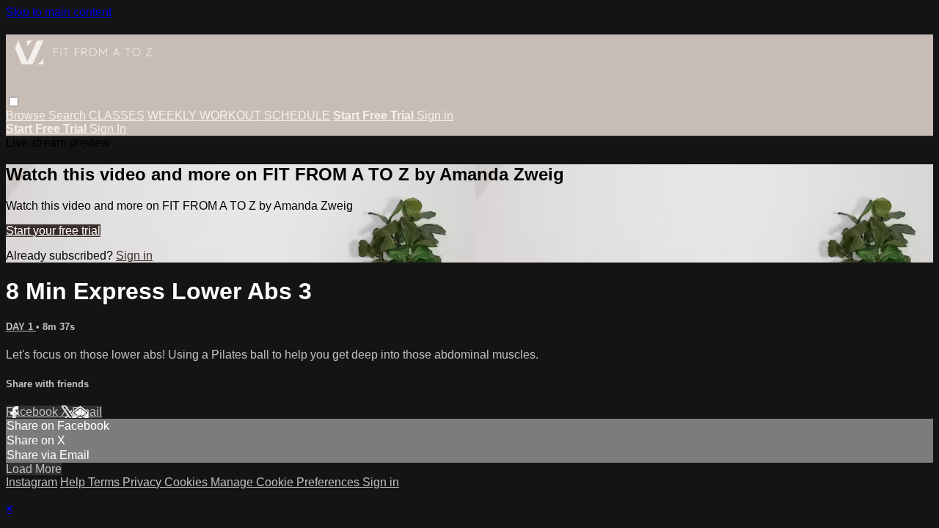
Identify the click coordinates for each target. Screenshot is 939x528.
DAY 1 (21, 326)
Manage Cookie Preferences (286, 482)
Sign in (435, 115)
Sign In (107, 128)
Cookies (187, 482)
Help (74, 482)
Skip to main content (59, 12)
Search (68, 115)
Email (87, 412)
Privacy (143, 482)
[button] (13, 101)
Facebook (33, 412)
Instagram (31, 482)
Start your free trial (53, 230)
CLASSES (117, 115)
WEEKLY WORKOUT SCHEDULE (238, 115)
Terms (105, 482)
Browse (27, 115)
